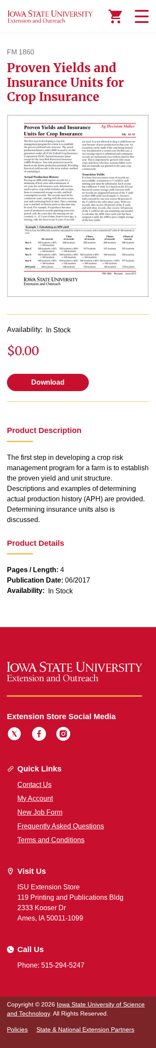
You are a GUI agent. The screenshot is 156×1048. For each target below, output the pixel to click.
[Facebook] (39, 735)
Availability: (24, 329)
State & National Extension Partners (85, 1029)
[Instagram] (63, 735)
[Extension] (50, 16)
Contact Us (34, 784)
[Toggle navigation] (140, 16)
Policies (17, 1029)
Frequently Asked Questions (60, 826)
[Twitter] (14, 735)
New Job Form (39, 812)
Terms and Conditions (50, 840)
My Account (35, 798)
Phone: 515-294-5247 (50, 965)
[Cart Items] (115, 16)
